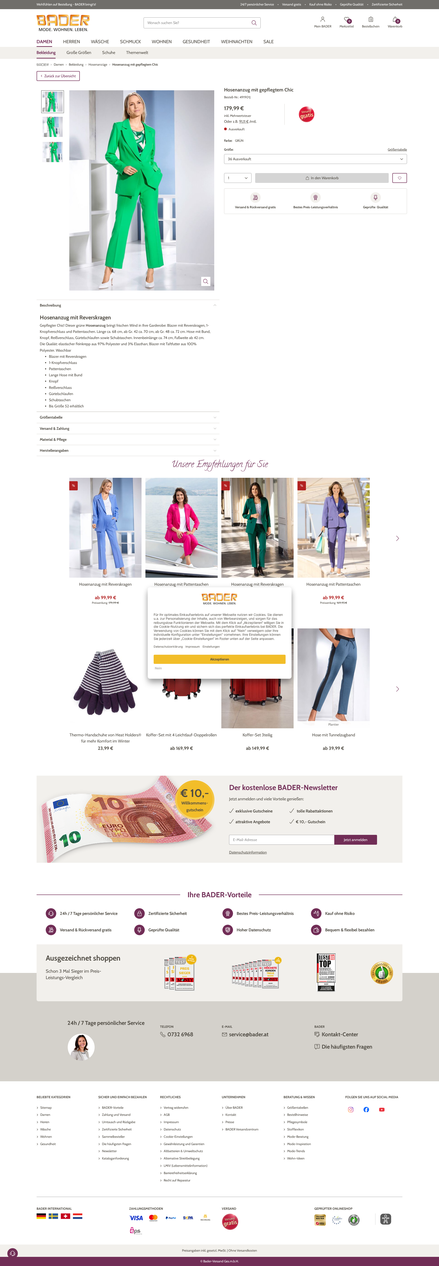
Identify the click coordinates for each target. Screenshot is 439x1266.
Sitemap (46, 1108)
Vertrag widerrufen (176, 1108)
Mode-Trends (296, 1151)
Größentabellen (297, 1108)
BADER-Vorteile (112, 1108)
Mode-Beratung (297, 1137)
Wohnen (46, 1137)
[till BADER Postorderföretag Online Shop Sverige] (53, 1216)
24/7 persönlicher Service (257, 4)
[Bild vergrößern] (205, 281)
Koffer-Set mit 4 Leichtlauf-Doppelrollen (181, 734)
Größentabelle (397, 149)
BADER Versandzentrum (241, 1129)
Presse (229, 1122)
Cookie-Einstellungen (178, 1137)
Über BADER (234, 1108)
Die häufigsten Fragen (116, 1144)
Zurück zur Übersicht (60, 76)
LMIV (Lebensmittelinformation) (185, 1166)
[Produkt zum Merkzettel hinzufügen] (399, 178)
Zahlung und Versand (116, 1115)
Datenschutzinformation (248, 852)
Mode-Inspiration (299, 1144)
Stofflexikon (295, 1129)
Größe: (228, 149)
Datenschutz (172, 1129)
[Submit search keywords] (254, 22)
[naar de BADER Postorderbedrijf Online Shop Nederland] (77, 1216)
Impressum (171, 1122)
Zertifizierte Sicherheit (117, 1129)
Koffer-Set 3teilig (257, 734)
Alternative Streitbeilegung (182, 1158)
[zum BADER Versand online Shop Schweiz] (65, 1216)
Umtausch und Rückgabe (118, 1122)
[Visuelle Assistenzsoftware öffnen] (383, 1219)
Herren (44, 1122)
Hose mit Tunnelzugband (333, 734)
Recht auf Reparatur (177, 1180)
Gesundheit (48, 1144)
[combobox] (202, 22)
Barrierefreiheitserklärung (180, 1173)
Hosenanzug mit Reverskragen (105, 584)
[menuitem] (44, 42)
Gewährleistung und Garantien (184, 1144)
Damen (45, 1115)
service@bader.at (248, 1034)
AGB (167, 1115)
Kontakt (230, 1115)
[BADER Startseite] (63, 23)
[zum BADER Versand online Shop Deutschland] (41, 1216)
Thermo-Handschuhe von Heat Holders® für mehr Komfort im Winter (105, 738)
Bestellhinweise (297, 1115)
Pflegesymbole (297, 1122)
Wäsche (45, 1129)
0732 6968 (180, 1034)
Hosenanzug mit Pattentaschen (181, 584)
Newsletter (109, 1151)
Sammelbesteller (113, 1137)
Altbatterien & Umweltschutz (183, 1151)
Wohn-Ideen (296, 1158)
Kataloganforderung (115, 1158)
